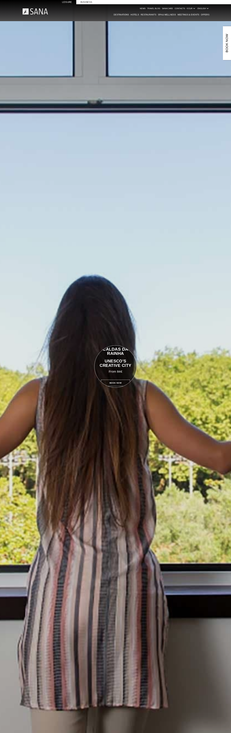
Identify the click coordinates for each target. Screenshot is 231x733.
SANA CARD (167, 8)
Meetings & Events (188, 15)
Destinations (121, 15)
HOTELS (135, 15)
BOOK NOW (227, 43)
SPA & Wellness (167, 15)
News (142, 8)
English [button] (203, 8)
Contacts (180, 8)
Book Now (116, 383)
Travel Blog (153, 8)
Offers (205, 15)
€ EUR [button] (191, 8)
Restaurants (148, 15)
